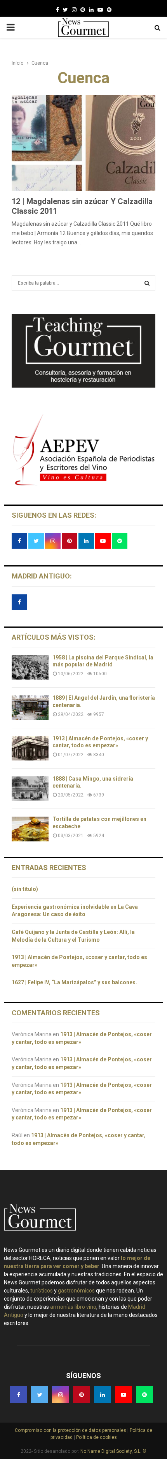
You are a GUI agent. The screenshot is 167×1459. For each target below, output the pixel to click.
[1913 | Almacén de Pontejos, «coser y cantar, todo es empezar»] (30, 748)
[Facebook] (57, 9)
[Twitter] (65, 9)
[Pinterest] (82, 9)
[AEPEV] (83, 485)
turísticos (41, 1290)
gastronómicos (76, 1290)
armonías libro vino (73, 1307)
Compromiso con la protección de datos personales (71, 1430)
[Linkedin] (91, 9)
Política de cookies (96, 1437)
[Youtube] (100, 9)
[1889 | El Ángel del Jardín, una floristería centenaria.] (30, 707)
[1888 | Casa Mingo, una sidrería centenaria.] (30, 788)
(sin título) (25, 889)
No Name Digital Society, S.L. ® (113, 1451)
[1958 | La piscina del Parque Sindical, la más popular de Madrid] (30, 667)
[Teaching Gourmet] (83, 386)
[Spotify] (109, 9)
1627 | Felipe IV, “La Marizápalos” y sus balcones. (75, 982)
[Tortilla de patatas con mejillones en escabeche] (30, 829)
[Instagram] (74, 9)
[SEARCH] (147, 283)
